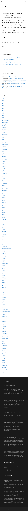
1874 (3, 110)
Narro (3, 280)
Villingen (3, 355)
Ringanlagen (4, 306)
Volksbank (4, 357)
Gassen (3, 181)
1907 (3, 117)
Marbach (3, 265)
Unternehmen (4, 346)
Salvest (3, 314)
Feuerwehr (4, 166)
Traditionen (4, 341)
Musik (3, 277)
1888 (3, 112)
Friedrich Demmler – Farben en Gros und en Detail (12, 14)
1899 (3, 113)
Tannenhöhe (4, 335)
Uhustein (3, 343)
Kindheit (3, 238)
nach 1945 (4, 278)
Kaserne (3, 232)
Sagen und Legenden (6, 311)
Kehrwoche (4, 234)
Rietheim (3, 304)
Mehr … (5, 38)
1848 (3, 100)
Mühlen (3, 270)
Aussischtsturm (4, 134)
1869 (3, 101)
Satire (3, 318)
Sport (3, 328)
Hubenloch (4, 212)
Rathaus (3, 299)
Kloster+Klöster (5, 244)
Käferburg (4, 227)
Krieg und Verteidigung (6, 248)
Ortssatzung (4, 287)
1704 (3, 98)
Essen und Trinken (5, 159)
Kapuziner (4, 231)
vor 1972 (3, 358)
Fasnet (3, 163)
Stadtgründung (4, 329)
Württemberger (5, 369)
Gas (2, 180)
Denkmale (4, 156)
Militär (3, 268)
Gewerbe (3, 195)
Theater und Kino (5, 336)
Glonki (3, 197)
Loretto (3, 260)
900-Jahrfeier (4, 125)
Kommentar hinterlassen (9, 47)
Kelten (3, 236)
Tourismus (4, 340)
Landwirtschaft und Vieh (6, 255)
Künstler (3, 251)
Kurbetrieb (4, 253)
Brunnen (3, 151)
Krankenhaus (4, 246)
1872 (3, 107)
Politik (3, 294)
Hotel (3, 210)
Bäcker (3, 137)
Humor (3, 214)
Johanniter (4, 219)
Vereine (3, 350)
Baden (3, 139)
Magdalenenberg (5, 263)
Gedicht (3, 187)
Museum (3, 275)
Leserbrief (4, 256)
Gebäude (3, 185)
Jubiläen (3, 221)
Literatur (3, 258)
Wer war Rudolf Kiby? (6, 61)
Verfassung (4, 352)
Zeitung (3, 370)
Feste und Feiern (5, 164)
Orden (3, 285)
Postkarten (4, 297)
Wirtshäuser (4, 367)
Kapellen (3, 229)
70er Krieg (4, 124)
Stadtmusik (4, 331)
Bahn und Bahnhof (5, 141)
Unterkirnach (4, 345)
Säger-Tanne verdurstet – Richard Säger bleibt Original (12, 57)
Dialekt (3, 158)
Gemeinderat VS (5, 188)
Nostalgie (3, 282)
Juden (3, 222)
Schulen (3, 319)
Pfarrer (3, 290)
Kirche (3, 241)
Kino (3, 239)
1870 (3, 103)
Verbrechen (4, 348)
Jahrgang (3, 217)
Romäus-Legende (5, 309)
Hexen (3, 205)
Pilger (3, 292)
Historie (3, 207)
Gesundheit (4, 192)
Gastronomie (4, 183)
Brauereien (4, 146)
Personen (4, 44)
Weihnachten (4, 365)
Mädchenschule (5, 261)
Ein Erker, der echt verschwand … (8, 59)
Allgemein (15, 42)
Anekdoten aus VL (5, 130)
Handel (3, 200)
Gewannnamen (4, 193)
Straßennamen (4, 333)
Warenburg (4, 362)
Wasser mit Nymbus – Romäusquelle (8, 62)
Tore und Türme (5, 338)
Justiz (3, 226)
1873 (3, 108)
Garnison (3, 178)
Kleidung (3, 243)
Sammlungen (4, 316)
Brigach (3, 147)
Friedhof (3, 176)
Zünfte (3, 372)
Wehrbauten (4, 363)
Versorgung (4, 353)
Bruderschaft (4, 149)
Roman (3, 307)
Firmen (20, 42)
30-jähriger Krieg (5, 122)
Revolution (4, 302)
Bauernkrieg (4, 142)
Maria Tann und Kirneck (6, 266)
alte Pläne (4, 129)
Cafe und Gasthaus (5, 154)
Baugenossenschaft (5, 144)
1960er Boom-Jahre (8, 42)
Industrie (3, 215)
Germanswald (4, 190)
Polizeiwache (4, 295)
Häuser (3, 204)
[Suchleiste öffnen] (26, 1)
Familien (3, 161)
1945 (3, 118)
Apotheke (3, 132)
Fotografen (4, 171)
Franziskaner (4, 173)
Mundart (3, 272)
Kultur (3, 249)
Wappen (3, 360)
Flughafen (4, 170)
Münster (3, 273)
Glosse (3, 198)
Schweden (4, 321)
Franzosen (4, 175)
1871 (3, 105)
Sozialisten (4, 324)
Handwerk (4, 202)
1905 (3, 115)
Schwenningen (4, 323)
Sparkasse (4, 326)
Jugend (3, 224)
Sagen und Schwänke (6, 312)
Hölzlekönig (4, 209)
